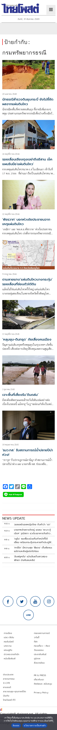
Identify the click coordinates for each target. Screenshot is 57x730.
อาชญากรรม (9, 678)
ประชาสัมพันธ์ (40, 654)
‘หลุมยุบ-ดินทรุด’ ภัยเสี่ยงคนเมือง (26, 339)
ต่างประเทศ (8, 674)
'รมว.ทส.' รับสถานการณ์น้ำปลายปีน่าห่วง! (27, 452)
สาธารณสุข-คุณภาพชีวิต (14, 691)
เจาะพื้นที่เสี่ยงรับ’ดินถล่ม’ (20, 394)
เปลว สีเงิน (9, 637)
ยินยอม (16, 725)
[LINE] (29, 615)
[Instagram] (49, 601)
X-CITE (6, 683)
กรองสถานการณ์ (42, 633)
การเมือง (8, 633)
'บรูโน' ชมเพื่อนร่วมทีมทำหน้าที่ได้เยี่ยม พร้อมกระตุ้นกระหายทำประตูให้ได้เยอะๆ (32, 540)
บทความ (8, 646)
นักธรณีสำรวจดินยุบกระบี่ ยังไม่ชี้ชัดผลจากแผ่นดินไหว (27, 102)
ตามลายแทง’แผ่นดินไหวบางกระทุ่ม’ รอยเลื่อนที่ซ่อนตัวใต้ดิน (27, 282)
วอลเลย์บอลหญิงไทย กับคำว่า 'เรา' (32, 524)
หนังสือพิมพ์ (10, 658)
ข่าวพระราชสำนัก (11, 654)
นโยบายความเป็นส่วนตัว (35, 725)
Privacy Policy (41, 692)
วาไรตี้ (36, 637)
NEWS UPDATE (13, 518)
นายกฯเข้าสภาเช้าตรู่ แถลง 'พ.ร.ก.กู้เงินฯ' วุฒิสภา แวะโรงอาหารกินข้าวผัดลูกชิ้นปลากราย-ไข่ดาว (32, 531)
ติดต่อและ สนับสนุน (43, 683)
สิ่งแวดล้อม (39, 662)
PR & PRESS (40, 675)
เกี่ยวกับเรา (39, 679)
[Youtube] (35, 601)
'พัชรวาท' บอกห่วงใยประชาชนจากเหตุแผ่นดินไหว (26, 222)
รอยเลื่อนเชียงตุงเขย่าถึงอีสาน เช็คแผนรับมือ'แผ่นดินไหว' (27, 161)
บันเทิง (6, 695)
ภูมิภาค (37, 658)
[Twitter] (22, 601)
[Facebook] (8, 601)
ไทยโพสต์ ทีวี (9, 700)
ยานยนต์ (7, 687)
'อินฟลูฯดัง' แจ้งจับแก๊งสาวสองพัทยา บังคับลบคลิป (30, 558)
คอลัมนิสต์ (9, 641)
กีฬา (36, 641)
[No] (53, 722)
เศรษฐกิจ (8, 650)
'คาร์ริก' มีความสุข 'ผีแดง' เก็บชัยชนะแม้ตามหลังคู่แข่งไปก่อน (33, 549)
